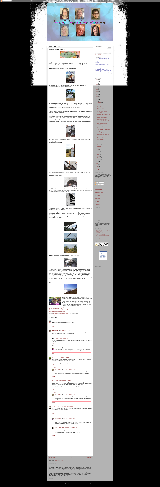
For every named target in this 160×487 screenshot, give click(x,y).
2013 (97, 101)
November (99, 143)
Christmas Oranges (99, 232)
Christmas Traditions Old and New (103, 114)
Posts (97, 182)
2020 (97, 89)
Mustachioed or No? (101, 139)
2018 (97, 92)
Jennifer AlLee (97, 198)
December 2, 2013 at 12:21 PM (66, 330)
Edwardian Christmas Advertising (103, 132)
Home (70, 457)
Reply (53, 326)
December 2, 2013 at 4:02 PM (62, 338)
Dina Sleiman (97, 195)
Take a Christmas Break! (102, 119)
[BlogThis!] (74, 313)
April (98, 154)
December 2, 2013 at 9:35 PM (69, 418)
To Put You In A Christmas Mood (103, 129)
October (98, 144)
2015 (97, 97)
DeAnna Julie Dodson (56, 406)
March (98, 156)
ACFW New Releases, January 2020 (102, 235)
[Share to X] (75, 313)
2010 (97, 164)
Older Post (89, 457)
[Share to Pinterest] (77, 313)
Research (57, 315)
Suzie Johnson (62, 315)
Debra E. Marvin (55, 380)
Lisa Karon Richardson (99, 200)
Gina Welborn (97, 197)
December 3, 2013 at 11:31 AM (71, 427)
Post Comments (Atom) (58, 460)
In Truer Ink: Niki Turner (101, 237)
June (98, 151)
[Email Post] (71, 313)
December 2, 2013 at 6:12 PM (69, 369)
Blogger (93, 483)
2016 (97, 96)
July (98, 149)
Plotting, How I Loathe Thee (102, 131)
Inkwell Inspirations (102, 253)
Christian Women (102, 257)
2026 (97, 79)
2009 (97, 166)
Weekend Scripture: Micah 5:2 (103, 134)
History (53, 315)
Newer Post (52, 457)
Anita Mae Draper (55, 320)
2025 (97, 81)
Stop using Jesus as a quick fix (101, 238)
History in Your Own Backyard (103, 140)
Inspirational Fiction (102, 255)
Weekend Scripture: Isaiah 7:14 (103, 115)
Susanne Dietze (98, 203)
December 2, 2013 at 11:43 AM (66, 320)
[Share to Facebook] (76, 313)
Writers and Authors (103, 256)
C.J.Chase (97, 191)
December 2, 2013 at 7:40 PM (67, 406)
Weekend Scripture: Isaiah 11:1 (103, 126)
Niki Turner (54, 357)
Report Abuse (98, 169)
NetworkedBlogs (101, 251)
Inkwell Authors (98, 54)
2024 (97, 83)
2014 (97, 99)
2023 (97, 84)
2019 (97, 91)
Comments (98, 184)
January (98, 159)
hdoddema (84, 483)
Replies (54, 345)
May (98, 152)
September (99, 146)
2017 (97, 94)
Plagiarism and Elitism (101, 137)
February (99, 157)
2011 (97, 163)
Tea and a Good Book (100, 234)
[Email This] (73, 313)
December (99, 102)
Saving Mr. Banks (100, 108)
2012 (97, 161)
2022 (97, 86)
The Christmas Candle (101, 127)
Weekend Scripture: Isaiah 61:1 (103, 106)
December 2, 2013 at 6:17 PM (69, 394)
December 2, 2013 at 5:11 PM (65, 380)
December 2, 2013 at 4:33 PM (63, 357)
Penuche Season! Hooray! (102, 117)
